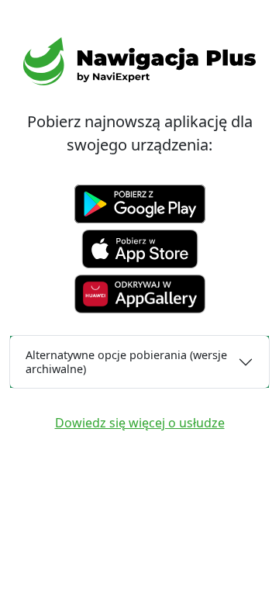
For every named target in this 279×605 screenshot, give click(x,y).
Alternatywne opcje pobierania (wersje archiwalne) (126, 361)
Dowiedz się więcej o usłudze (140, 422)
